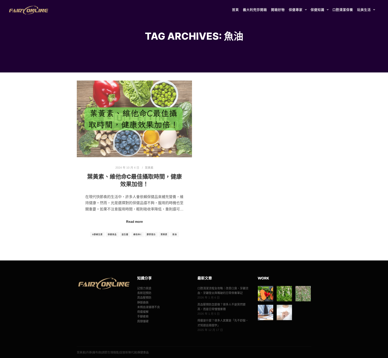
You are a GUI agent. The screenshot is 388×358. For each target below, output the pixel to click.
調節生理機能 (110, 352)
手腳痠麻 (143, 316)
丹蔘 (89, 352)
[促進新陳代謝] (284, 312)
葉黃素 (149, 167)
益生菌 (125, 234)
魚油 (174, 234)
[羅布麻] (303, 293)
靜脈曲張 (143, 302)
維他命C (137, 234)
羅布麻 (97, 352)
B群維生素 (97, 234)
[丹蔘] (284, 293)
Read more (134, 221)
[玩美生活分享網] (28, 10)
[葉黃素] (265, 293)
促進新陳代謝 (128, 352)
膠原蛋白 (151, 234)
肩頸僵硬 (143, 321)
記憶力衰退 (144, 288)
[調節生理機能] (265, 312)
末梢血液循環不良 (148, 307)
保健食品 (112, 234)
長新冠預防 (144, 292)
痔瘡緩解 (143, 311)
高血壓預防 (144, 297)
